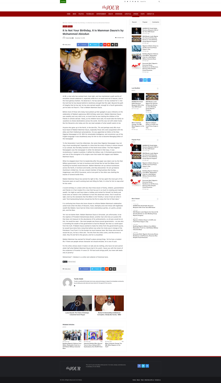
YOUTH (142, 14)
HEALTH (110, 14)
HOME (68, 14)
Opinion (70, 22)
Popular (145, 22)
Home (65, 22)
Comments (155, 22)
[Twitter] (127, 1)
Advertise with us (149, 380)
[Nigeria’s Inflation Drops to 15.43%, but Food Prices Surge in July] (136, 48)
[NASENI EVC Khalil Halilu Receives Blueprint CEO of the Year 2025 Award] (136, 31)
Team (142, 380)
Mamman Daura (71, 261)
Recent (134, 22)
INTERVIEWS (118, 14)
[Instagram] (125, 1)
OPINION (135, 14)
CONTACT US (150, 14)
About (138, 380)
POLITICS (81, 14)
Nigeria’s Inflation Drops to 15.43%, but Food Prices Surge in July (150, 47)
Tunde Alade (69, 38)
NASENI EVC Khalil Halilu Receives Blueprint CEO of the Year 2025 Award (150, 30)
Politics (70, 26)
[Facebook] (130, 1)
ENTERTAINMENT (101, 14)
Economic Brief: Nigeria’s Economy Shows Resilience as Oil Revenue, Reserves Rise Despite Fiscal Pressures (150, 67)
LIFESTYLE (128, 14)
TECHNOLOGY (90, 14)
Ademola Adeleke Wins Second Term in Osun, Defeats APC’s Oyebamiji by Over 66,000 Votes (93, 345)
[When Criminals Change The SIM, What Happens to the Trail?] (114, 335)
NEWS (74, 14)
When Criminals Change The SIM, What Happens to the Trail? (113, 345)
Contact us (158, 380)
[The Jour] (110, 7)
